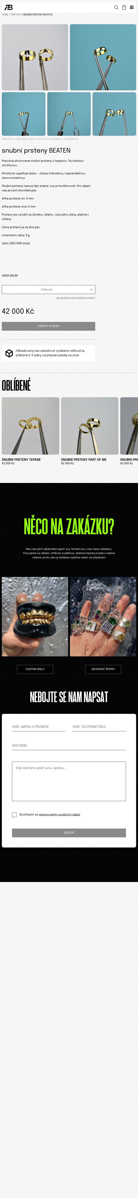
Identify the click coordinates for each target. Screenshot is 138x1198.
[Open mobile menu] (131, 7)
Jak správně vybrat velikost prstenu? (75, 298)
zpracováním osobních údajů (59, 814)
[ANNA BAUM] (8, 7)
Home (5, 14)
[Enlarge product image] (35, 57)
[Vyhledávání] (116, 7)
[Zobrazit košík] (124, 7)
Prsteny (16, 14)
